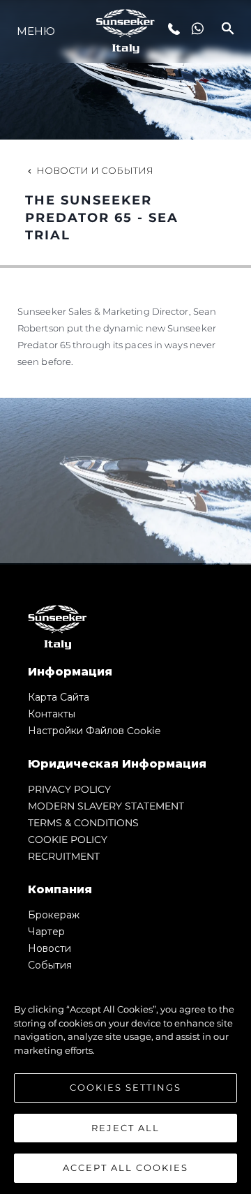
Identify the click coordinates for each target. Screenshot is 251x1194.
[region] (125, 1081)
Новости (49, 948)
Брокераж (53, 915)
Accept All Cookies (125, 1167)
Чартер (46, 931)
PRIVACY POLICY (69, 789)
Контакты (51, 714)
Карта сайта (58, 697)
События (50, 965)
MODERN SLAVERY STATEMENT (106, 806)
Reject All (125, 1127)
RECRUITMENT (64, 856)
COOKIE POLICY (67, 839)
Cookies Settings (125, 1087)
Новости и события (94, 170)
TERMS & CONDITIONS (83, 822)
